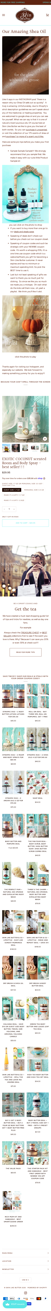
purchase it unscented (36, 129)
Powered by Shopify (37, 1288)
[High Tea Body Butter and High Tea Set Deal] (38, 1059)
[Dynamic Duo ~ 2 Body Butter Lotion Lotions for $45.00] (13, 696)
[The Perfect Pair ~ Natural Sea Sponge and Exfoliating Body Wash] (13, 874)
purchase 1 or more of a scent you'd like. (25, 136)
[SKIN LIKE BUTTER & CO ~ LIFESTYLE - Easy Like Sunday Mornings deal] (13, 922)
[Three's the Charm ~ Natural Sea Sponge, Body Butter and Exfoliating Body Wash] (38, 874)
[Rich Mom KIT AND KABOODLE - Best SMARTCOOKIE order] (13, 1201)
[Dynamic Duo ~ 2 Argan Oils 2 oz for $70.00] (13, 782)
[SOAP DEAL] (38, 782)
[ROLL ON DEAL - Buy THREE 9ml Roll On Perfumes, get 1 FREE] (38, 696)
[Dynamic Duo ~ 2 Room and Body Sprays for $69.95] (13, 739)
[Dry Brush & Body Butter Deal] (38, 967)
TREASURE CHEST (30, 632)
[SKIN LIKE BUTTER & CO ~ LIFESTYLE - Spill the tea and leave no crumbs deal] (13, 1059)
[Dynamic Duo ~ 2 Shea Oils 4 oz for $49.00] (38, 739)
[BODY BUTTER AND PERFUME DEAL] (13, 825)
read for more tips (25, 652)
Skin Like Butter (13, 1288)
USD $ (24, 1280)
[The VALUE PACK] (13, 1153)
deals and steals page (24, 231)
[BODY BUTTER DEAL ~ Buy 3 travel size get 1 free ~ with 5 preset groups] (38, 1104)
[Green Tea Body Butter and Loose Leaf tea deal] (38, 1008)
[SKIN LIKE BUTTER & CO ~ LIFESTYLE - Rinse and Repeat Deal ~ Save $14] (38, 922)
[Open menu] (6, 15)
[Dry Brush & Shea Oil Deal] (13, 967)
